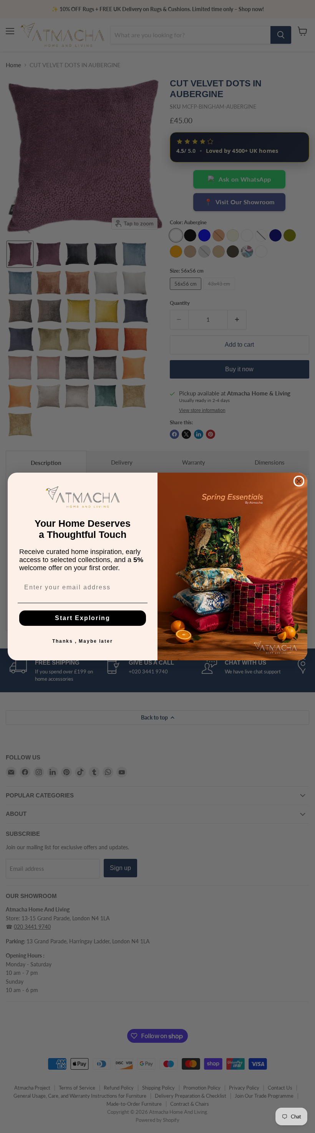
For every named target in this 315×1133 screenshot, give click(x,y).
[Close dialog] (298, 481)
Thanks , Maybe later (82, 641)
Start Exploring (82, 618)
